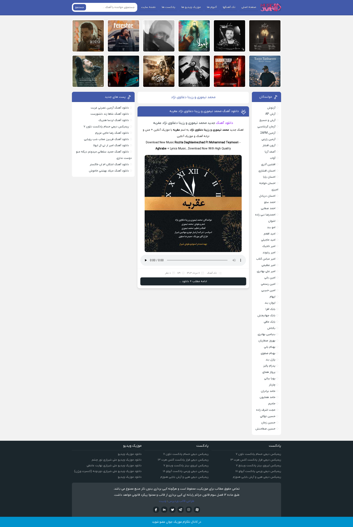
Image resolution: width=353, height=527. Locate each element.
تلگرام (181, 510)
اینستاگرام (189, 510)
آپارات (197, 510)
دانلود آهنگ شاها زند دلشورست (109, 114)
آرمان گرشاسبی (266, 127)
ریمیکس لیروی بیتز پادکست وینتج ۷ (258, 466)
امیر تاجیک (268, 246)
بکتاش (271, 328)
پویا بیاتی (269, 378)
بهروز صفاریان (266, 341)
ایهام (272, 297)
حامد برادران (268, 391)
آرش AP (270, 114)
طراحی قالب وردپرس (181, 501)
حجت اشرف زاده (265, 410)
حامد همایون (267, 397)
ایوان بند (270, 303)
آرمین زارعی (268, 139)
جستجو (79, 7)
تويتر (172, 510)
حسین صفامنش (265, 429)
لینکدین (164, 510)
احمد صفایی (268, 208)
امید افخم (269, 234)
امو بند (271, 227)
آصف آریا (270, 152)
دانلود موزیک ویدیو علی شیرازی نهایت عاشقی (114, 466)
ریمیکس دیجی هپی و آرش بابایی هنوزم (257, 477)
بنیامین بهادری (266, 334)
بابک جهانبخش (266, 315)
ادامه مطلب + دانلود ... (193, 281)
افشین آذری (268, 164)
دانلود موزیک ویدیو (130, 454)
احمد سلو (269, 202)
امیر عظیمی (268, 265)
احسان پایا (269, 177)
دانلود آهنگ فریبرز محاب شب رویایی (106, 139)
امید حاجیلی (268, 240)
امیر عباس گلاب (265, 259)
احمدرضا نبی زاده (265, 215)
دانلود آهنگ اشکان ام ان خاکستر (109, 164)
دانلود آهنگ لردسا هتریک (113, 120)
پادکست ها (168, 7)
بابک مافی (269, 322)
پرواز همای (268, 372)
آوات (272, 158)
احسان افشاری (266, 171)
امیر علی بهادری (266, 271)
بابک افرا (270, 309)
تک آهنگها (229, 7)
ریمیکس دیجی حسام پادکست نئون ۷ (106, 127)
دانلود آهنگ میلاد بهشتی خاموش (109, 171)
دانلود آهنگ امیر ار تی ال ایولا (111, 145)
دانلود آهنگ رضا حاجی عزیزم (112, 133)
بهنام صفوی (268, 353)
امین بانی (269, 278)
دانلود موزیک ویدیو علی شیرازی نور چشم (117, 460)
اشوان (271, 221)
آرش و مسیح (267, 120)
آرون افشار (269, 145)
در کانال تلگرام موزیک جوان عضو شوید (176, 522)
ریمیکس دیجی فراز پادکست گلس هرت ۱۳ (255, 460)
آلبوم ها (212, 7)
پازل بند (270, 360)
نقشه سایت (148, 7)
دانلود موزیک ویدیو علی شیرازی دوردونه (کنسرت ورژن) (108, 471)
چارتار (272, 385)
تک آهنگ (212, 273)
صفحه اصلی (248, 7)
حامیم (271, 404)
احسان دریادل (267, 196)
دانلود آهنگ (224, 123)
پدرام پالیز (269, 366)
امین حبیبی (268, 290)
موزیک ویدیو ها (191, 7)
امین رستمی (268, 284)
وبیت (162, 501)
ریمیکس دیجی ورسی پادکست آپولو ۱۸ (258, 471)
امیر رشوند (269, 253)
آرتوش (271, 108)
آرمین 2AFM (267, 133)
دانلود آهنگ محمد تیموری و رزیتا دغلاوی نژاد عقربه (204, 111)
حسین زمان (268, 423)
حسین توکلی (267, 416)
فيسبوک (156, 510)
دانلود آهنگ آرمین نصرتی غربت (110, 108)
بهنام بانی (269, 347)
